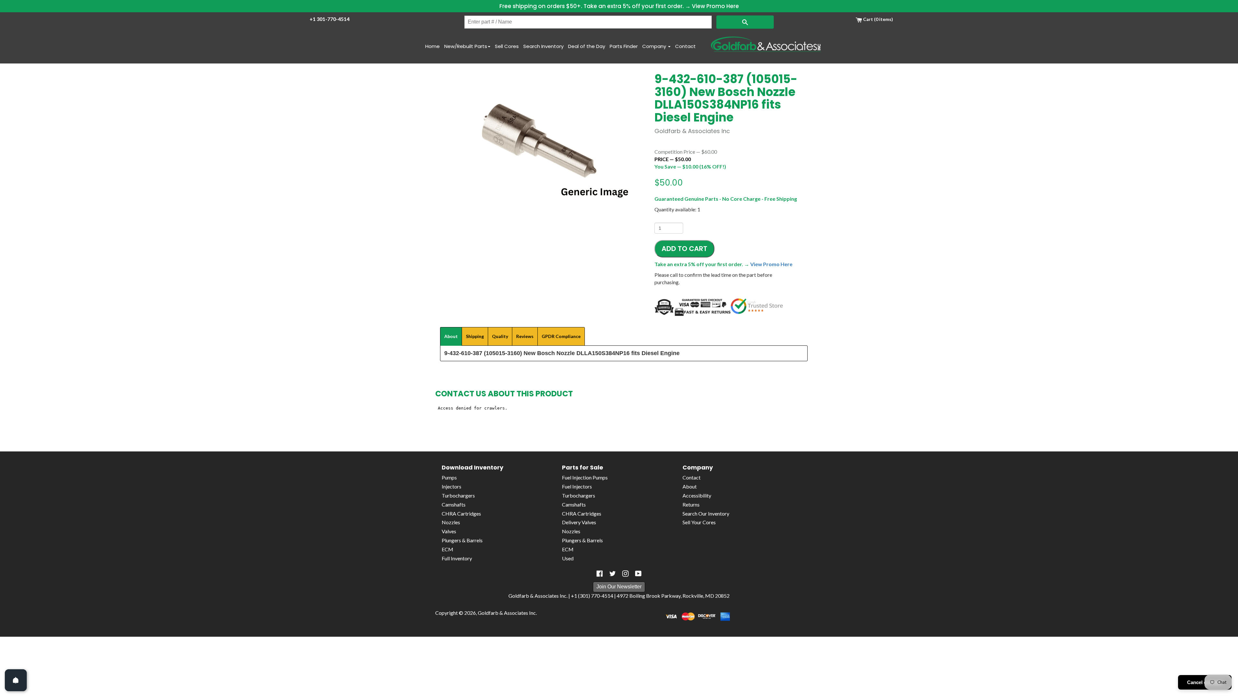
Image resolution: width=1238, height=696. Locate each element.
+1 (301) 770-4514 (592, 596)
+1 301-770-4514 (329, 19)
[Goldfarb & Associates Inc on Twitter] (612, 573)
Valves (449, 531)
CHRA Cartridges (461, 513)
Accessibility (697, 495)
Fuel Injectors (577, 486)
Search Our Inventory (706, 513)
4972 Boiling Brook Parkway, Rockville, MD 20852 (673, 596)
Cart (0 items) (877, 19)
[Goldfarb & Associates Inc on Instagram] (625, 573)
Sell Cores (507, 46)
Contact (685, 46)
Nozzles (451, 522)
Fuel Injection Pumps (585, 477)
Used (568, 558)
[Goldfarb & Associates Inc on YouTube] (638, 573)
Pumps (449, 477)
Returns (691, 504)
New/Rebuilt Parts (465, 46)
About (690, 486)
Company (654, 46)
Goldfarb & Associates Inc (507, 613)
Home (432, 46)
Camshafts (454, 504)
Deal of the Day (586, 46)
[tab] (451, 336)
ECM (447, 549)
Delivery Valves (579, 522)
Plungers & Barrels (462, 540)
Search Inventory (543, 46)
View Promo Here (715, 6)
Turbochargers (458, 495)
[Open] (16, 680)
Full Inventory (457, 558)
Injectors (451, 486)
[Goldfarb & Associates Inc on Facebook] (599, 573)
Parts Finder (624, 46)
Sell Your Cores (699, 522)
